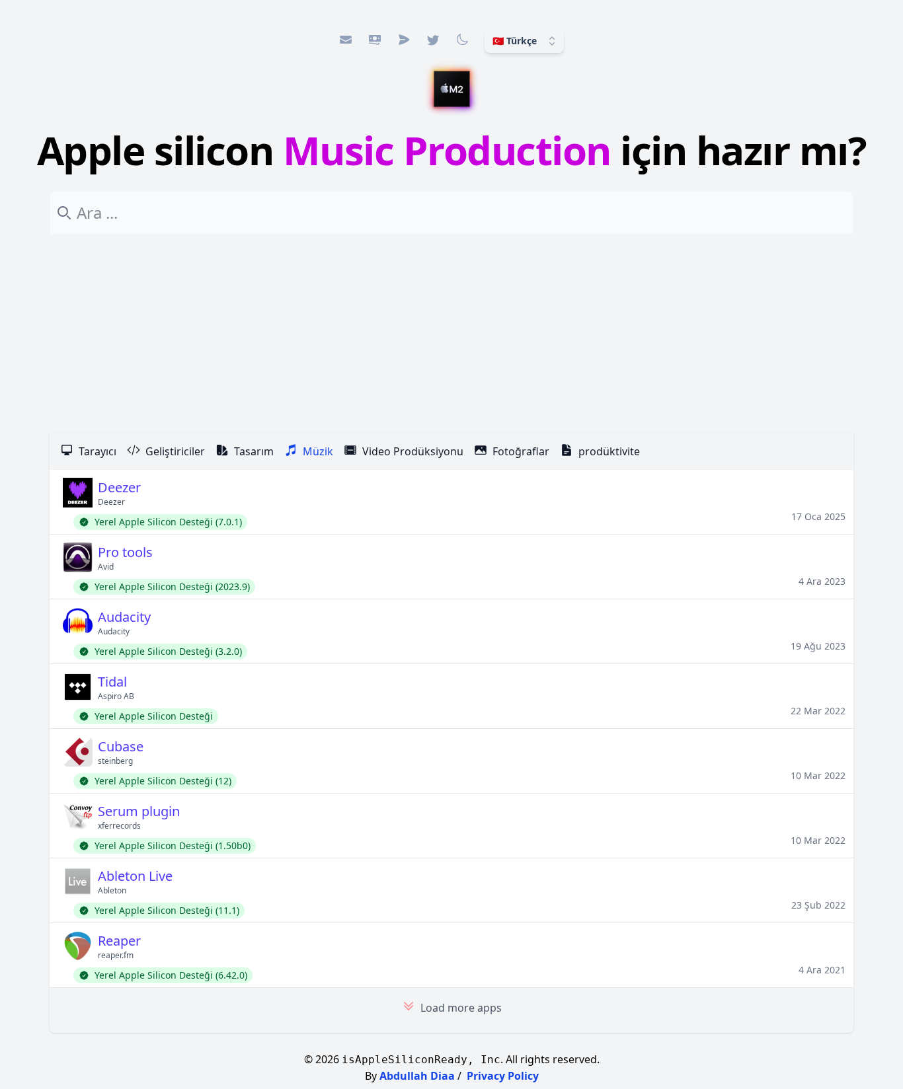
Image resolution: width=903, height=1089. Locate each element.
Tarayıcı (97, 451)
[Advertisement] (451, 333)
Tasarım (254, 451)
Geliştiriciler (175, 451)
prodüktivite (609, 451)
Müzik (318, 451)
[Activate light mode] (462, 39)
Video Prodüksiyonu (412, 451)
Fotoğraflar (520, 451)
